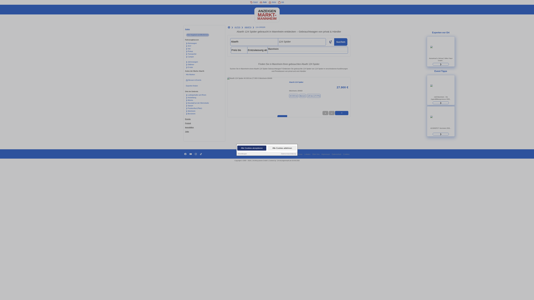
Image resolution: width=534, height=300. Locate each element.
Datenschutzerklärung (288, 154)
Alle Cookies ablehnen (282, 148)
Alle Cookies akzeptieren (252, 148)
